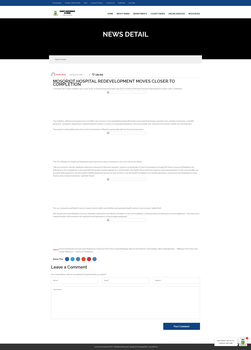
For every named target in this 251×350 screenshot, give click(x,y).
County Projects (97, 3)
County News (158, 14)
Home (110, 14)
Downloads (57, 3)
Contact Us (110, 3)
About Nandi (123, 14)
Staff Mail (121, 3)
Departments (140, 14)
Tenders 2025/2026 (72, 3)
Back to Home (60, 59)
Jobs (85, 3)
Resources (194, 14)
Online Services (176, 14)
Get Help (131, 3)
